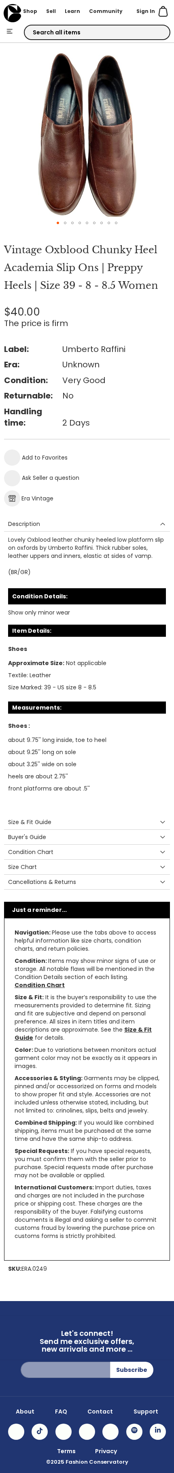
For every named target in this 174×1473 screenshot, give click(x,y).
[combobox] (97, 32)
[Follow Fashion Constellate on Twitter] (87, 1432)
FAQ (61, 1411)
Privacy (106, 1451)
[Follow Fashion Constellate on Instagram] (16, 1432)
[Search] (157, 32)
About (25, 1411)
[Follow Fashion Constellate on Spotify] (134, 1432)
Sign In (145, 11)
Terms (66, 1451)
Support (146, 1411)
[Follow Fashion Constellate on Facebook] (63, 1432)
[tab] (87, 524)
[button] (58, 223)
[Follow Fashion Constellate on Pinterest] (110, 1432)
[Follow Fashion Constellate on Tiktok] (40, 1432)
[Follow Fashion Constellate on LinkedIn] (158, 1432)
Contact (100, 1411)
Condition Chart (40, 985)
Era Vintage (37, 498)
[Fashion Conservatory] (12, 13)
